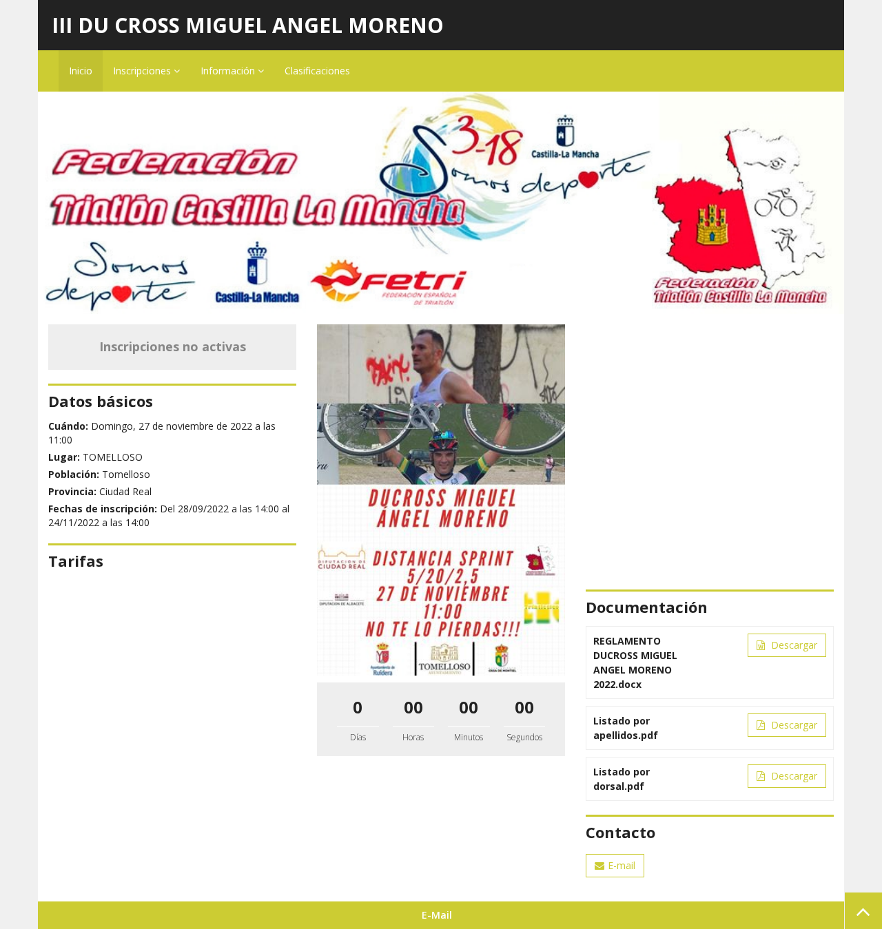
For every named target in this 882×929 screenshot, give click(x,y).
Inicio (80, 70)
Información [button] (229, 70)
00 (413, 707)
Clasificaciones (317, 70)
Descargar (792, 644)
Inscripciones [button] (143, 70)
